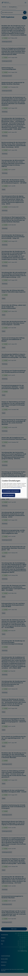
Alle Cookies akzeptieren (8, 495)
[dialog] (14, 488)
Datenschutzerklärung (17, 487)
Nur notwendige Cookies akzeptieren (11, 491)
